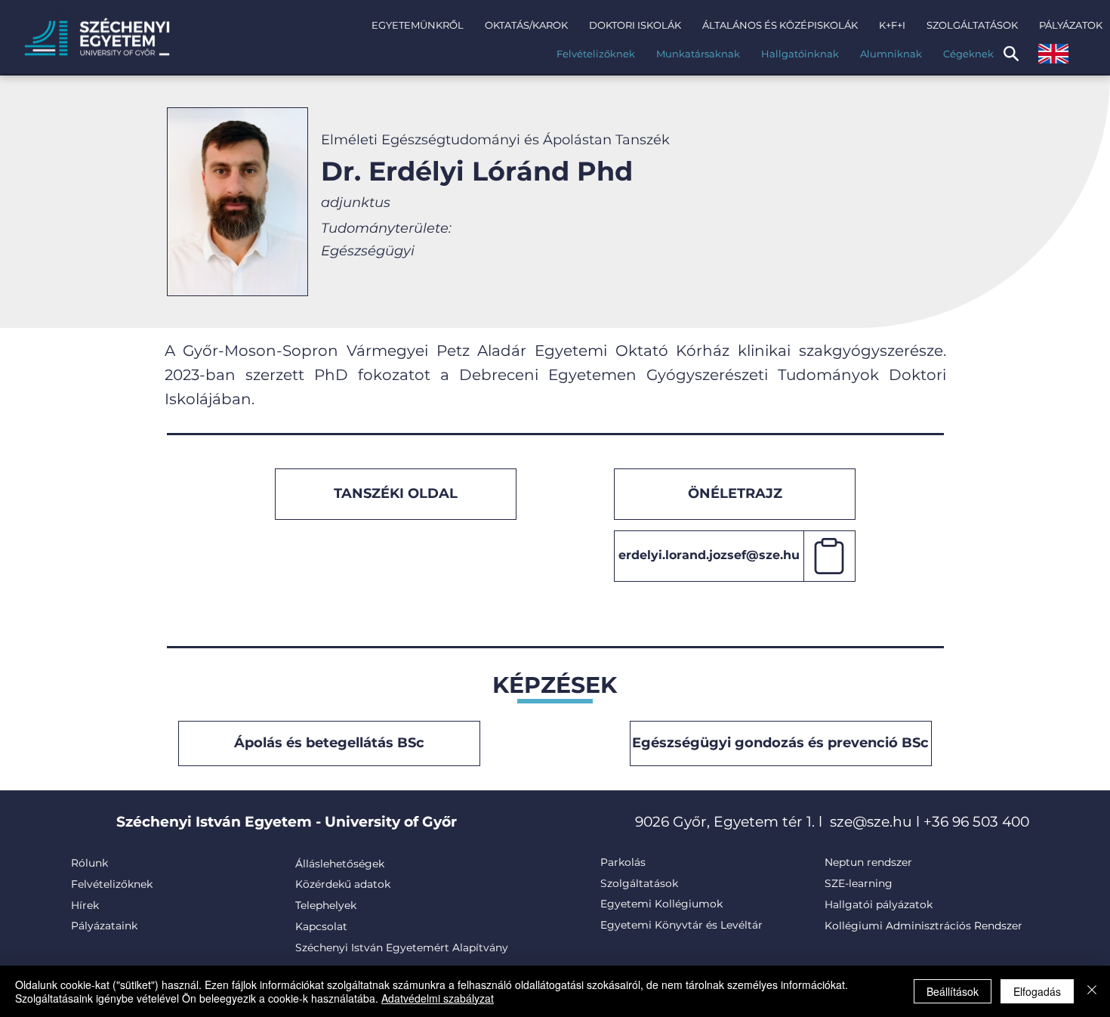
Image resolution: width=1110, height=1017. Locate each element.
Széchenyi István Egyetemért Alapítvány (401, 947)
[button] (417, 25)
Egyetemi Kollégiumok (663, 904)
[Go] (830, 556)
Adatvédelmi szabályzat (437, 998)
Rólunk (89, 863)
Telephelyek (325, 905)
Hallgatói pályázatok (879, 904)
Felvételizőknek (112, 884)
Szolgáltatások (639, 883)
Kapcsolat (321, 926)
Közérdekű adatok (342, 884)
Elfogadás (1037, 991)
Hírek (85, 905)
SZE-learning (859, 883)
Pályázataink (104, 926)
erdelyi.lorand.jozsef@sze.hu (709, 555)
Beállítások (953, 991)
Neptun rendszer (868, 862)
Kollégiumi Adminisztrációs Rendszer (923, 926)
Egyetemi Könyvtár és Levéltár (681, 925)
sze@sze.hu (871, 821)
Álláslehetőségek (339, 864)
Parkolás (623, 862)
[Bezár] (1092, 991)
